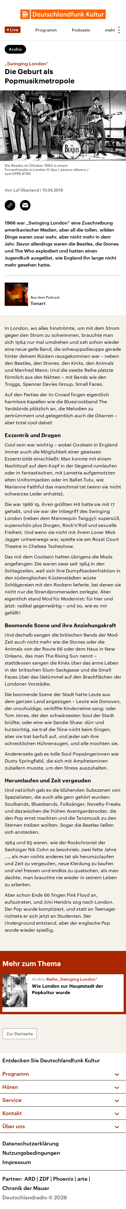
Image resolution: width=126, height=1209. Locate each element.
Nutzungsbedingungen (31, 1153)
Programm (46, 29)
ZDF (45, 1178)
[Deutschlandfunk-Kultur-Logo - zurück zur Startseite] (63, 14)
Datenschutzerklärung (30, 1143)
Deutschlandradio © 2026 (34, 1197)
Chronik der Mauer (25, 1188)
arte (83, 1178)
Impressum (16, 1162)
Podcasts (81, 29)
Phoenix (64, 1178)
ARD (31, 1178)
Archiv (15, 49)
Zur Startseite (19, 1033)
